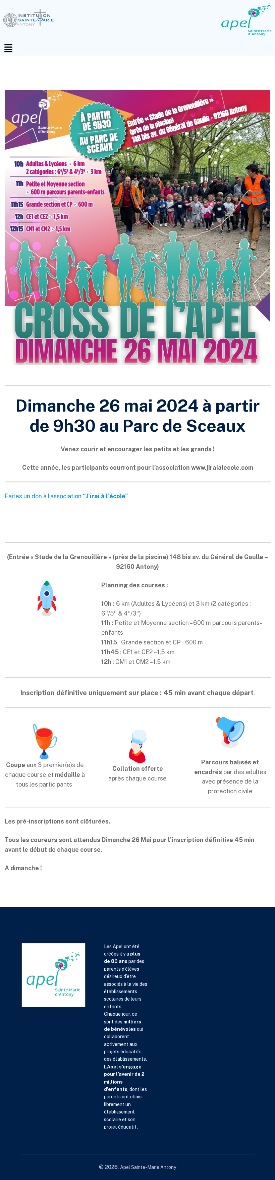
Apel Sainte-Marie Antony (148, 1167)
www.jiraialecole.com (222, 467)
